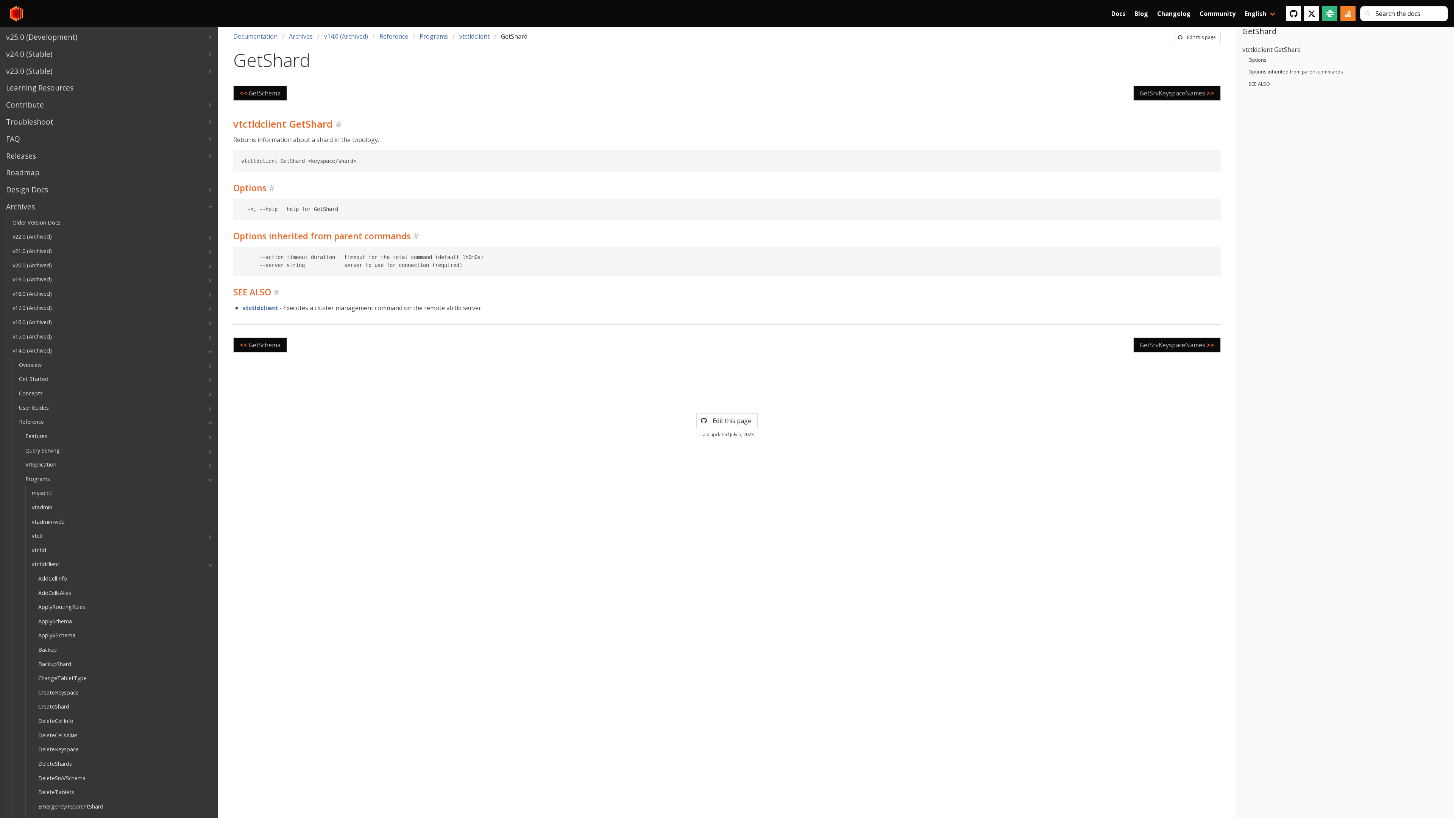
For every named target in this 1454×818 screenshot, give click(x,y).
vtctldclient (474, 36)
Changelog (1173, 13)
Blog (1141, 13)
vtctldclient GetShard (1271, 49)
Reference (393, 36)
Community (1218, 13)
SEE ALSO (1259, 83)
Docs (1118, 13)
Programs (434, 36)
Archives (301, 36)
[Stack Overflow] (1348, 13)
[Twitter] (1311, 13)
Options (1257, 59)
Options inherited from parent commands (1295, 71)
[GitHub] (1293, 13)
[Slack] (1329, 13)
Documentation (255, 36)
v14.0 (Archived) (346, 36)
